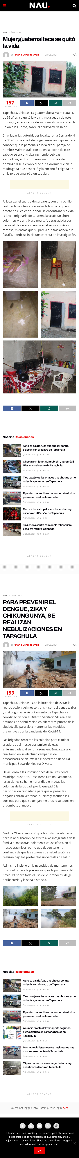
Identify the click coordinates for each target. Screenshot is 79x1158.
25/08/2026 (30, 470)
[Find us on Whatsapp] (48, 1126)
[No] (74, 1143)
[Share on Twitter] (41, 103)
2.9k (46, 454)
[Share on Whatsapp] (56, 103)
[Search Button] (74, 5)
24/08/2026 (30, 1040)
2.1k (46, 1072)
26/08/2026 (30, 454)
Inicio (5, 32)
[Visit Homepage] (39, 5)
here (65, 1108)
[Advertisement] (39, 19)
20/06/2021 (51, 54)
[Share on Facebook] (27, 103)
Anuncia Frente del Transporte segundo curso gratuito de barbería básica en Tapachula (47, 1032)
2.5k (46, 534)
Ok (40, 1150)
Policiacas (16, 32)
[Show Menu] (4, 5)
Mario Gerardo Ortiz (27, 54)
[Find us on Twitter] (31, 1126)
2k (45, 518)
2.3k (46, 470)
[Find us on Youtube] (39, 1126)
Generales (16, 595)
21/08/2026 (30, 1072)
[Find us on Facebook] (23, 1126)
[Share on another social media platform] (69, 103)
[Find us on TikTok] (56, 1126)
